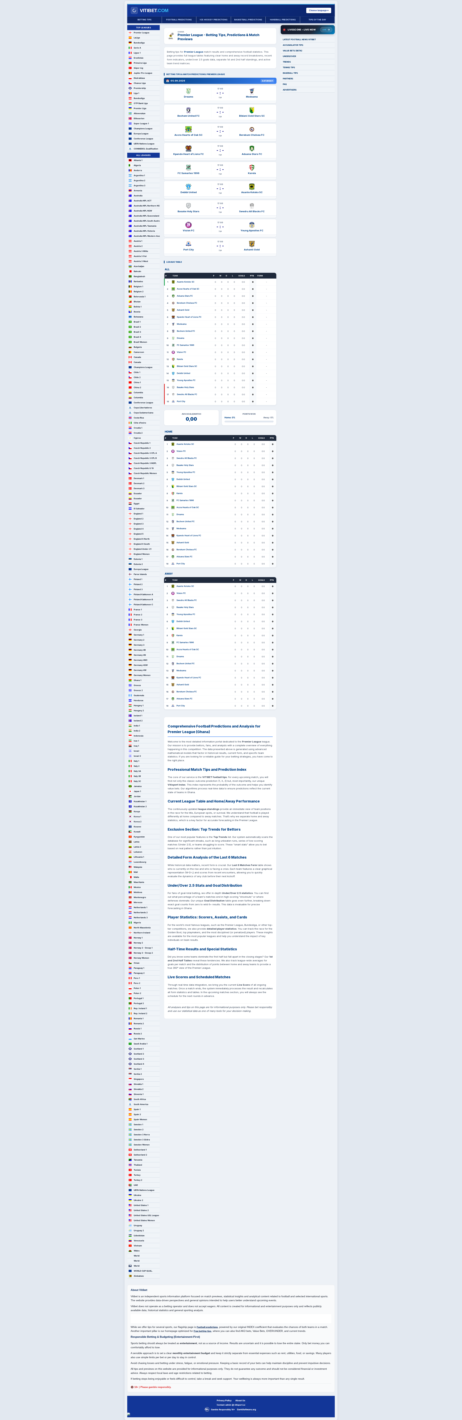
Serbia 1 (137, 1069)
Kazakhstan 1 (140, 801)
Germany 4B (140, 650)
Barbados (138, 281)
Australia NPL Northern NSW (147, 205)
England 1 (138, 513)
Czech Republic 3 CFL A (145, 453)
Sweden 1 (138, 1124)
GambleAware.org (246, 1409)
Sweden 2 (138, 1129)
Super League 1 (141, 123)
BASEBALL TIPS (290, 73)
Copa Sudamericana (143, 412)
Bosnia (137, 311)
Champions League (143, 128)
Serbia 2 (138, 1074)
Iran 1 (136, 741)
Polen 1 (137, 988)
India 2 (137, 730)
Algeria (137, 165)
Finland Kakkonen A (143, 594)
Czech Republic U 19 (144, 468)
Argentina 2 (139, 180)
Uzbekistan (139, 1235)
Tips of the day (317, 19)
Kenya (137, 811)
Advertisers (290, 90)
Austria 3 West (141, 261)
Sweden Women (142, 1144)
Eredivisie (138, 58)
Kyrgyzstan (139, 836)
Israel (136, 751)
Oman (137, 963)
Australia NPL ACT (142, 200)
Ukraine (137, 1195)
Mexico (137, 887)
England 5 (138, 534)
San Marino (139, 1038)
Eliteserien (139, 118)
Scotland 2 (139, 1054)
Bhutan (137, 301)
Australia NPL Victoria (144, 231)
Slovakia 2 (138, 1089)
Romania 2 (139, 1023)
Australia (138, 195)
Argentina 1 (139, 175)
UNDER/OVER (289, 56)
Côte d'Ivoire (140, 423)
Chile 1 (137, 372)
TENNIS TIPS (289, 67)
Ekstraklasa (139, 78)
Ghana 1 (137, 680)
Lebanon (138, 852)
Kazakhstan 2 (140, 806)
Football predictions (179, 19)
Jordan (137, 796)
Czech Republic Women (145, 473)
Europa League (141, 133)
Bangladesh (139, 276)
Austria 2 (138, 246)
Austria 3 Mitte (141, 251)
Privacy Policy (224, 1400)
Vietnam (138, 1245)
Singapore (139, 1079)
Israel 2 (137, 756)
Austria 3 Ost (140, 256)
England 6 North (142, 539)
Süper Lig (138, 68)
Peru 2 (137, 983)
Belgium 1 (138, 286)
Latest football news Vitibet (299, 39)
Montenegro (140, 897)
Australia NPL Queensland (146, 216)
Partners (288, 78)
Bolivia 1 (137, 306)
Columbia (138, 392)
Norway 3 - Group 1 (143, 948)
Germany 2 (139, 640)
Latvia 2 (137, 847)
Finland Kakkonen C (143, 604)
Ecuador (138, 493)
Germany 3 (139, 645)
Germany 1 (139, 635)
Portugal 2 (139, 1003)
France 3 (138, 619)
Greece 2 (138, 690)
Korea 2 (137, 821)
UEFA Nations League (144, 143)
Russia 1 (137, 1028)
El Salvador (139, 508)
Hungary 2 (139, 710)
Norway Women (141, 958)
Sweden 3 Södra (142, 1139)
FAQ (285, 84)
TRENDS (287, 62)
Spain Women (140, 1119)
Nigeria (137, 922)
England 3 (138, 523)
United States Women (144, 1220)
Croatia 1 (138, 428)
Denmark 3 (139, 488)
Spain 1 (137, 1109)
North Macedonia (142, 927)
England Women (142, 554)
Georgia (137, 630)
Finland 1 (138, 579)
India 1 (137, 725)
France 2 (138, 614)
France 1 (138, 609)
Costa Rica (139, 417)
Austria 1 (138, 241)
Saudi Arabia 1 (140, 1043)
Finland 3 (138, 589)
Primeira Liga (140, 63)
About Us (240, 1400)
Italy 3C (137, 781)
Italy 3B (137, 776)
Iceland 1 (138, 715)
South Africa (140, 1099)
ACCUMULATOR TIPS (293, 45)
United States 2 (141, 1210)
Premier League (141, 32)
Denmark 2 (139, 483)
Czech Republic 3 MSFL (145, 463)
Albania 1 (138, 160)
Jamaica (137, 786)
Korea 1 (137, 816)
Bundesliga (139, 42)
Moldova (138, 892)
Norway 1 (138, 937)
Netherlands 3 (141, 917)
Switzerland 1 (140, 1149)
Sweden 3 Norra (142, 1134)
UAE (136, 1185)
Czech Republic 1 (142, 443)
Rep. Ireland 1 (140, 1008)
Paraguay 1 (139, 968)
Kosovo (137, 826)
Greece (137, 685)
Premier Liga (140, 108)
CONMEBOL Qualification (146, 148)
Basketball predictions (248, 19)
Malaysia (138, 867)
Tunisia (137, 1170)
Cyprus (137, 438)
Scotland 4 (139, 1064)
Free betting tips (202, 1331)
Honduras (138, 700)
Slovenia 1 (138, 1094)
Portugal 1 (138, 998)
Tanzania (138, 1160)
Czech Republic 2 (142, 448)
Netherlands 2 (141, 912)
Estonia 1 (138, 559)
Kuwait (137, 831)
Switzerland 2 (140, 1155)
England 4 (138, 529)
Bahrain (137, 271)
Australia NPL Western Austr (147, 236)
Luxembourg (140, 862)
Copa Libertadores (143, 407)
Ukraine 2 (138, 1200)
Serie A (137, 48)
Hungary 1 (138, 705)
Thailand (138, 1165)
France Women (141, 624)
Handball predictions (283, 19)
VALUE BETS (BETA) (292, 50)
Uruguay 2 (139, 1230)
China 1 (137, 382)
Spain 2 (137, 1114)
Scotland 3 (139, 1059)
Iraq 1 (136, 746)
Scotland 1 (139, 1049)
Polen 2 (137, 993)
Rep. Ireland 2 (140, 1013)
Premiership (140, 88)
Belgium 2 (138, 291)
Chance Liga (140, 83)
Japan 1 (137, 791)
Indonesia (138, 736)
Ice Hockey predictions (213, 19)
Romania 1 (138, 1018)
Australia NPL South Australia (147, 221)
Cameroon (139, 352)
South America (141, 1104)
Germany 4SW (141, 665)
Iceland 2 (138, 720)
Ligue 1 (137, 53)
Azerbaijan (139, 266)
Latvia (136, 842)
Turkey (137, 1175)
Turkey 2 (138, 1180)
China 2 (137, 387)
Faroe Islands (140, 574)
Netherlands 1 (140, 907)
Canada (137, 357)
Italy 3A (137, 771)
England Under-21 (142, 549)
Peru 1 (137, 978)
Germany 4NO (140, 660)
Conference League (143, 138)
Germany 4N (140, 655)
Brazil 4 (137, 337)
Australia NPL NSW (143, 211)
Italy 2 (137, 766)
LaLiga (137, 37)
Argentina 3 (139, 185)
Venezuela (139, 1240)
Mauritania (139, 882)
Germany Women (142, 675)
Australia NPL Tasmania (145, 226)
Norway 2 (138, 942)
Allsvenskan (139, 113)
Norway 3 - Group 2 (143, 953)
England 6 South (142, 544)
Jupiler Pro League (143, 73)
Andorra (138, 170)
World (137, 1255)
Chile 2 (137, 377)
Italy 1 (136, 761)
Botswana (138, 317)
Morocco (138, 902)
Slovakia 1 (138, 1084)
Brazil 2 (137, 327)
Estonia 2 (138, 564)
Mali (136, 872)
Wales (137, 1250)
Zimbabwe (139, 1276)
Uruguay (138, 1225)
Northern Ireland (142, 932)
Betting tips (145, 19)
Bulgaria (138, 347)
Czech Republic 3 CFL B (145, 458)
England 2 (138, 518)
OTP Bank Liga (141, 103)
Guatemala (139, 695)
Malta (136, 877)
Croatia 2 (138, 433)
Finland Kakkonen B (143, 599)
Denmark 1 (139, 478)
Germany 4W (140, 670)
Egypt (136, 503)
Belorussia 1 (139, 296)
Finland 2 (138, 584)
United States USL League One (147, 1215)
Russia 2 (138, 1033)
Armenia (138, 190)
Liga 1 (136, 93)
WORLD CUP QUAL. (143, 1271)
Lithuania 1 (139, 857)
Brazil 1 (137, 322)
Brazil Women (140, 342)
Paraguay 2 (139, 973)
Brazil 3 (137, 332)
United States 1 (141, 1205)
